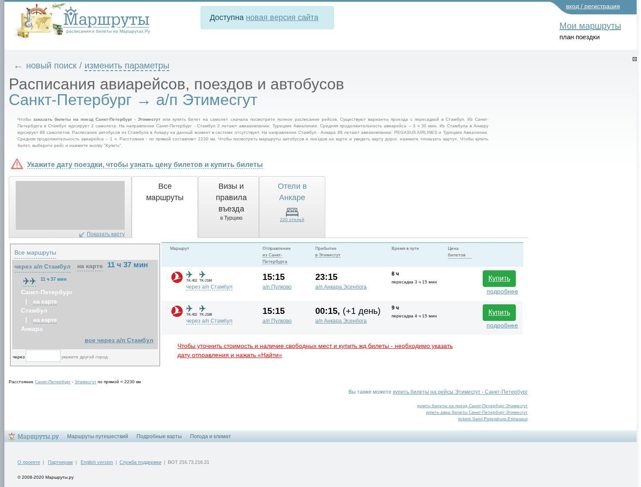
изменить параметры (127, 65)
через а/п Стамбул (209, 287)
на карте (90, 265)
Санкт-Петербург (53, 381)
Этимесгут (85, 381)
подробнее (502, 291)
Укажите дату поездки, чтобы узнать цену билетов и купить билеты (145, 164)
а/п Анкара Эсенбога (341, 287)
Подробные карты (159, 436)
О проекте (28, 462)
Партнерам (60, 462)
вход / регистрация (593, 6)
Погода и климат (210, 436)
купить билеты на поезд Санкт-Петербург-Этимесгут (472, 405)
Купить (499, 278)
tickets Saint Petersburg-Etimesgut (493, 418)
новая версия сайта (282, 17)
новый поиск (51, 65)
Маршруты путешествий (97, 436)
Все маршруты (35, 252)
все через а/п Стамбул (119, 340)
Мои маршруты (590, 26)
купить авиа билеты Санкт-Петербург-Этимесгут (477, 412)
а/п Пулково (277, 287)
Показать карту (106, 234)
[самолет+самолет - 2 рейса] (29, 280)
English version (97, 462)
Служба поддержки (140, 462)
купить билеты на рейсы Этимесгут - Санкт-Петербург (460, 392)
